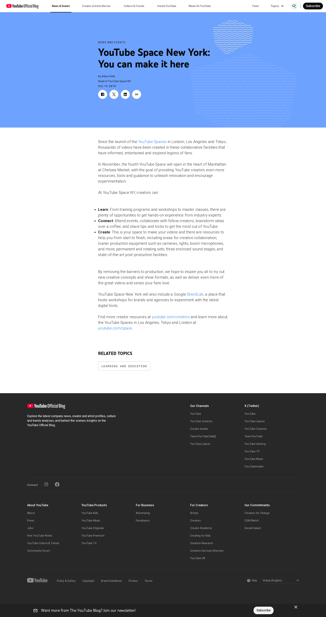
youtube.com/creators (171, 317)
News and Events (112, 42)
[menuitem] (255, 6)
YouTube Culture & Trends (43, 543)
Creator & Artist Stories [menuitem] (96, 6)
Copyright (88, 580)
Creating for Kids (200, 535)
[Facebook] (57, 484)
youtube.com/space (115, 328)
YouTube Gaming (255, 443)
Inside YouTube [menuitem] (166, 6)
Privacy (133, 580)
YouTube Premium (93, 535)
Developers (143, 520)
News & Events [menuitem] (61, 6)
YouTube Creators (201, 421)
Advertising (143, 513)
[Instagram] (46, 484)
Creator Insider (199, 428)
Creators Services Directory (207, 550)
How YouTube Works (39, 535)
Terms (148, 580)
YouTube (195, 413)
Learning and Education (124, 366)
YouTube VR (197, 558)
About (31, 513)
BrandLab (195, 294)
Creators (195, 520)
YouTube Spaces (152, 141)
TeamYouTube (253, 436)
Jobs (30, 528)
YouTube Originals (93, 528)
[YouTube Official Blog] (22, 6)
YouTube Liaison (200, 443)
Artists (194, 513)
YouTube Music (253, 458)
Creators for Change (257, 513)
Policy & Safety (66, 580)
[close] (296, 607)
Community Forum (38, 550)
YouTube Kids (90, 513)
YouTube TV (252, 451)
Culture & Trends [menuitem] (134, 6)
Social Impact (252, 528)
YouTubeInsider (254, 466)
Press (30, 520)
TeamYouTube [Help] (203, 436)
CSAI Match (251, 520)
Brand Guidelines (111, 580)
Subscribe (313, 6)
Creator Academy (201, 528)
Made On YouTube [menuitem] (200, 6)
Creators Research (201, 543)
